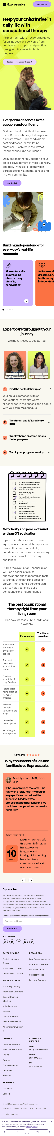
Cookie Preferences (11, 1114)
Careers (6, 1060)
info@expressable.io (38, 1050)
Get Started (12, 183)
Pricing (6, 1055)
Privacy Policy (27, 1108)
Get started (42, 4)
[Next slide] (30, 880)
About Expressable (11, 1045)
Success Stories (36, 975)
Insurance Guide (36, 970)
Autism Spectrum (11, 1017)
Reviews (7, 1076)
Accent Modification (12, 1022)
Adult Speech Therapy (13, 968)
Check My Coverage (38, 964)
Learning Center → (37, 980)
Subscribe (12, 929)
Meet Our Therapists (12, 1050)
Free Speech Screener (39, 959)
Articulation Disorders (13, 992)
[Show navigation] (4, 4)
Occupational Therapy (13, 974)
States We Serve (10, 1065)
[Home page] (16, 4)
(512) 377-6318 (35, 1058)
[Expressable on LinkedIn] (25, 941)
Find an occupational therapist (19, 62)
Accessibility (41, 1108)
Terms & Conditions (11, 1108)
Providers (7, 1089)
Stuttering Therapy (11, 987)
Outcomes (7, 1071)
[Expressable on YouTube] (18, 941)
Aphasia (6, 1011)
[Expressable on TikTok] (31, 941)
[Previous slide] (23, 880)
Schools (6, 1094)
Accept (15, 1132)
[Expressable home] (10, 889)
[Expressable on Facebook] (11, 941)
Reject (38, 1132)
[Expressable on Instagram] (5, 941)
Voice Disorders (10, 1006)
